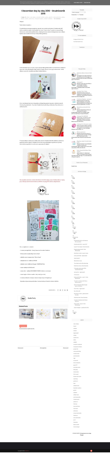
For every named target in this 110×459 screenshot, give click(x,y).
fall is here (75, 408)
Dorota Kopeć (76, 426)
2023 (73, 187)
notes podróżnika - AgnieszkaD (81, 255)
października (76, 237)
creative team (76, 353)
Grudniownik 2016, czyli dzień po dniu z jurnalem (81, 241)
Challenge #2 (79, 82)
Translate (81, 14)
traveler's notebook (48, 18)
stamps (63, 17)
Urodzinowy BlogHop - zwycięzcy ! (84, 99)
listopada (75, 232)
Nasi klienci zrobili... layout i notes (81, 253)
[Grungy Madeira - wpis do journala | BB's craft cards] (61, 314)
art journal (75, 360)
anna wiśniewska (76, 417)
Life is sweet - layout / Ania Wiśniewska (80, 304)
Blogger (82, 435)
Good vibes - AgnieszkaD (80, 288)
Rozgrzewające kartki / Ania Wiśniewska (80, 250)
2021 (73, 197)
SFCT (74, 420)
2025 (73, 176)
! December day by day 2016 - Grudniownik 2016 (81, 269)
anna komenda (76, 355)
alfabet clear (76, 394)
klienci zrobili (76, 424)
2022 (73, 192)
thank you (75, 415)
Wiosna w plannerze (81, 132)
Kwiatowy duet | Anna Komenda (81, 297)
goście (46, 17)
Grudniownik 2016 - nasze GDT (81, 244)
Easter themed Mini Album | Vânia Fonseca (84, 151)
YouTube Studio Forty (78, 41)
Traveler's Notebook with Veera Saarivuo (81, 300)
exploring (75, 378)
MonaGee (75, 422)
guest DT (51, 17)
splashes (75, 392)
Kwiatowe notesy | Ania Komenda (81, 265)
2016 (73, 222)
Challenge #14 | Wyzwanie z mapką (84, 124)
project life (75, 349)
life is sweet (75, 374)
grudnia (75, 227)
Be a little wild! (77, 291)
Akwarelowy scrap (78, 260)
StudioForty (27, 450)
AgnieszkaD (76, 333)
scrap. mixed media (77, 413)
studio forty (31, 18)
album (28, 17)
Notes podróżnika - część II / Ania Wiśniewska (81, 278)
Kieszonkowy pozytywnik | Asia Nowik (83, 107)
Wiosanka (75, 369)
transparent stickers (39, 18)
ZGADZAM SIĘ (87, 2)
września (75, 312)
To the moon (77, 274)
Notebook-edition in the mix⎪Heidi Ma (84, 73)
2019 (73, 207)
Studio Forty (74, 166)
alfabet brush (76, 385)
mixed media (76, 371)
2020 (73, 202)
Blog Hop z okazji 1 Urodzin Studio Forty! (84, 142)
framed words (76, 399)
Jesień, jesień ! (77, 258)
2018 (73, 212)
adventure (75, 410)
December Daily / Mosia (82, 91)
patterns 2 (75, 381)
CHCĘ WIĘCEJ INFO (78, 2)
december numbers (40, 17)
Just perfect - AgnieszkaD (80, 272)
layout (74, 326)
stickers (27, 18)
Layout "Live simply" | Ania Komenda (82, 246)
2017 (73, 217)
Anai (74, 383)
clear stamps (33, 17)
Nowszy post (20, 347)
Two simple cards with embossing (81, 263)
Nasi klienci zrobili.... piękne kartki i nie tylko (81, 294)
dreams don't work (77, 376)
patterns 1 (75, 401)
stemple (23, 18)
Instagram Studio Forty (78, 39)
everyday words (76, 367)
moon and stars (76, 406)
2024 (73, 182)
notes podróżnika (57, 17)
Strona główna (43, 347)
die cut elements (76, 362)
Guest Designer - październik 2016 (82, 307)
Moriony (75, 404)
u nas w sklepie (61, 31)
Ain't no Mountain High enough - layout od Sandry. (81, 285)
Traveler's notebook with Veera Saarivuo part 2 (81, 281)
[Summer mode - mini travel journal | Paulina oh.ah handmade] (27, 314)
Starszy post (65, 347)
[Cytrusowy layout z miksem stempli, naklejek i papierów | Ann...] (44, 314)
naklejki (75, 342)
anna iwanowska (76, 397)
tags (74, 358)
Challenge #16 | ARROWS (82, 116)
